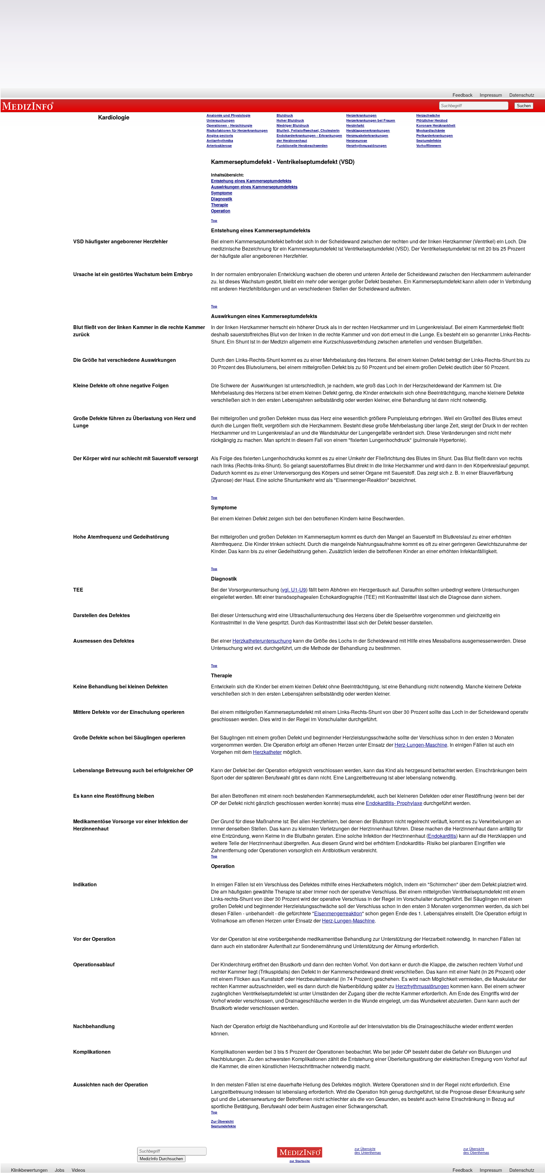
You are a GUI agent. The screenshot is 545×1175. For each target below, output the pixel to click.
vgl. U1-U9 (294, 589)
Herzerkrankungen (361, 115)
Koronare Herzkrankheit (435, 125)
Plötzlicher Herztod (432, 120)
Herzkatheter (267, 751)
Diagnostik (221, 199)
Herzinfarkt (355, 125)
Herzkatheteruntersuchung (262, 640)
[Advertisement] (273, 44)
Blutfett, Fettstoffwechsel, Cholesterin (308, 130)
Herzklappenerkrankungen (368, 130)
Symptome (221, 193)
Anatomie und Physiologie (228, 115)
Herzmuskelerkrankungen (367, 135)
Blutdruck (285, 115)
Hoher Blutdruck (290, 120)
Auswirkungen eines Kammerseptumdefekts (254, 187)
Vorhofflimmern (428, 145)
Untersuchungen (221, 120)
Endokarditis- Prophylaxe (394, 803)
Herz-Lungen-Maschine (421, 744)
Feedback (462, 95)
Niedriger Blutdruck (293, 125)
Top (214, 220)
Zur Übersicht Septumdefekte (223, 1123)
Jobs (59, 1170)
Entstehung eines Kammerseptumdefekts (251, 181)
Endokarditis (442, 835)
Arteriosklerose (219, 145)
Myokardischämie (430, 130)
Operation (220, 211)
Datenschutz (521, 95)
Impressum (491, 95)
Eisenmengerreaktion (338, 913)
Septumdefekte (428, 140)
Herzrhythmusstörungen (366, 145)
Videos (78, 1170)
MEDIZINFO (29, 105)
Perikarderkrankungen (434, 135)
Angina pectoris (220, 135)
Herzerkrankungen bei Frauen (370, 120)
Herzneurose (356, 140)
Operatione (229, 125)
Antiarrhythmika (220, 140)
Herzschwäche (428, 115)
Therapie (219, 205)
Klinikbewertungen (29, 1170)
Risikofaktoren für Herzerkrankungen (237, 130)
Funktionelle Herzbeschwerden (302, 145)
